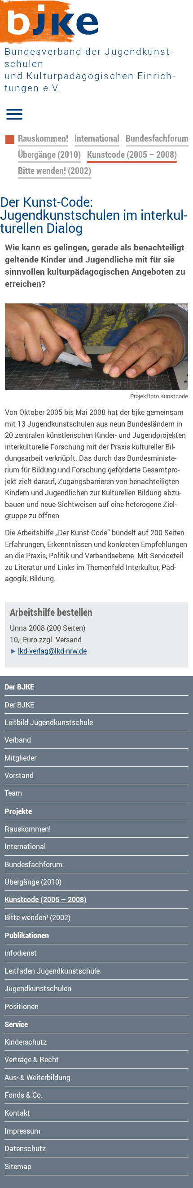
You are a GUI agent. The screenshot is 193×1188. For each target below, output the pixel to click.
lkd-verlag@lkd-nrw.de (52, 651)
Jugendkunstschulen (37, 988)
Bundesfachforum (157, 138)
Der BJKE (19, 705)
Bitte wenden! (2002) (54, 171)
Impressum (22, 1131)
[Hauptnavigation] (14, 113)
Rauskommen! (43, 138)
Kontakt (17, 1113)
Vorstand (19, 775)
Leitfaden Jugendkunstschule (52, 971)
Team (13, 793)
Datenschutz (25, 1148)
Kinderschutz (25, 1042)
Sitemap (17, 1166)
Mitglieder (20, 758)
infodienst (20, 953)
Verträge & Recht (31, 1059)
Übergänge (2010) (49, 154)
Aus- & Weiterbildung (37, 1077)
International (97, 138)
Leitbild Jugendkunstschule (48, 722)
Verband (17, 740)
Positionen (21, 1006)
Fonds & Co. (23, 1095)
